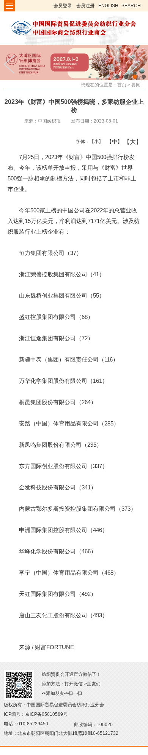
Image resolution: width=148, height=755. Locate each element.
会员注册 (85, 5)
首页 (121, 85)
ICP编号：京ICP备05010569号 (36, 714)
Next (136, 64)
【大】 (129, 141)
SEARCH (131, 5)
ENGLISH (108, 5)
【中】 (112, 142)
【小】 (95, 141)
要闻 (135, 85)
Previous (11, 64)
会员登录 (63, 5)
